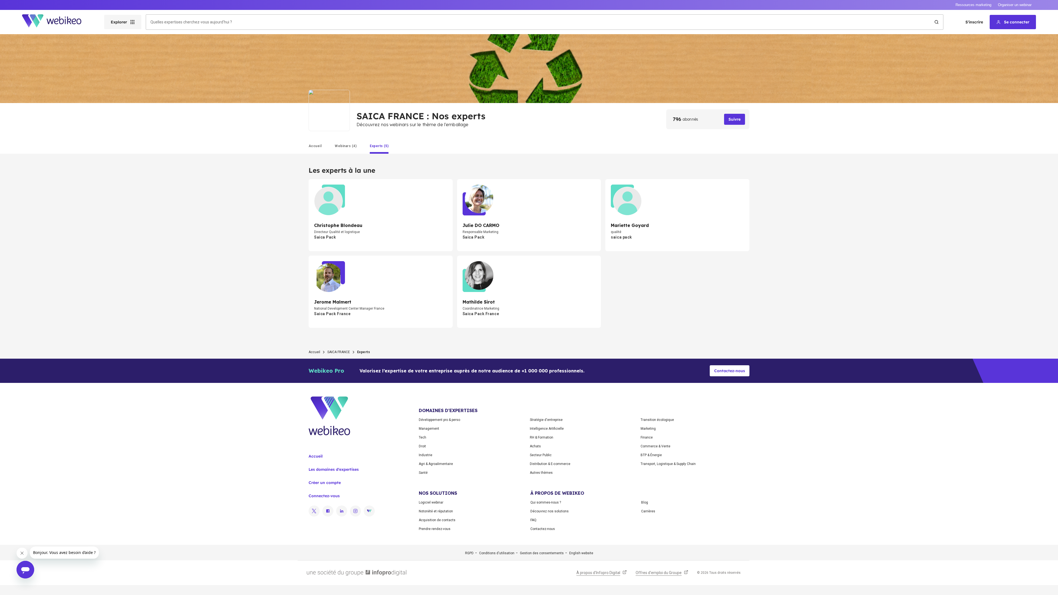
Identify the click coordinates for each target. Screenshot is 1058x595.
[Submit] (936, 22)
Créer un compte (325, 482)
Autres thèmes (541, 473)
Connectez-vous (324, 495)
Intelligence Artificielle (547, 429)
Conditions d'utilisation (496, 553)
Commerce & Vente (655, 446)
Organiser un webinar (1015, 5)
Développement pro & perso (439, 420)
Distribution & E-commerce (550, 464)
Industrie (425, 455)
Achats (535, 446)
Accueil (314, 352)
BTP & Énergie (651, 455)
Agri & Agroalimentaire (436, 464)
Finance (647, 437)
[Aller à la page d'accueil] (56, 22)
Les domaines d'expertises (334, 469)
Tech (422, 437)
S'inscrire (974, 22)
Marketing (648, 429)
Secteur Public (541, 455)
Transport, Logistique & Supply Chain (668, 464)
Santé (423, 473)
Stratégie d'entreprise (546, 420)
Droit (422, 446)
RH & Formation (541, 437)
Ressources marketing (973, 5)
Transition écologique (657, 420)
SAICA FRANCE (338, 352)
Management (429, 429)
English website (581, 553)
